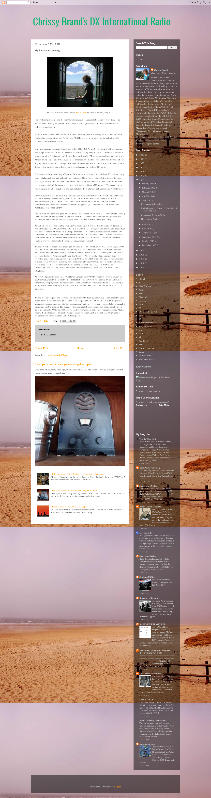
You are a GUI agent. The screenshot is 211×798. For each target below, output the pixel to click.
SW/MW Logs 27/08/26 (149, 470)
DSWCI (142, 304)
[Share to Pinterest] (73, 321)
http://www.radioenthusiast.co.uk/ (154, 401)
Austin (142, 289)
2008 (142, 158)
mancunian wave (147, 743)
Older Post (119, 348)
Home (80, 348)
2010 (142, 167)
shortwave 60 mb (146, 348)
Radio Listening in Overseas (152, 720)
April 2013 (147, 196)
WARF (155, 509)
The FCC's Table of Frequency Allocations (161, 628)
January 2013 (148, 183)
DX (140, 308)
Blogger (117, 786)
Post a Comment (48, 334)
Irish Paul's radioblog (149, 467)
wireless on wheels (147, 359)
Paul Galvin (144, 340)
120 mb (142, 278)
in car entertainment (147, 322)
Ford (141, 315)
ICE (140, 318)
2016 (142, 258)
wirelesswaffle (145, 532)
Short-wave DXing (147, 556)
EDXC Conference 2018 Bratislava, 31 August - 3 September (78, 473)
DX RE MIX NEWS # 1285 (151, 653)
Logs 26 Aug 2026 (147, 488)
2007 (142, 154)
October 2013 (148, 241)
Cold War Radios (147, 699)
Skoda (141, 351)
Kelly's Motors (145, 326)
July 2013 (146, 228)
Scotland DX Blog (147, 576)
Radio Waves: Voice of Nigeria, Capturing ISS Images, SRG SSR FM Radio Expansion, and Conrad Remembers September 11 (155, 445)
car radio (142, 300)
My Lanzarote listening (151, 203)
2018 (142, 267)
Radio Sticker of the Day (150, 506)
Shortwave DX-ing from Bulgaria (154, 650)
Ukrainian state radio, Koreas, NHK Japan (69, 506)
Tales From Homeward (150, 673)
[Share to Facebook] (70, 321)
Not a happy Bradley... (151, 219)
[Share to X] (67, 321)
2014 (142, 250)
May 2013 (147, 200)
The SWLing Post (147, 438)
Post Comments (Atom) (57, 354)
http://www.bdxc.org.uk (149, 390)
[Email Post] (55, 320)
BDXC (141, 293)
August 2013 (148, 232)
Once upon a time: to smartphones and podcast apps (63, 364)
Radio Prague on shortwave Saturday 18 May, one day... (159, 209)
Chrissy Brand (161, 69)
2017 (142, 262)
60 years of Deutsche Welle (153, 214)
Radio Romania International (150, 558)
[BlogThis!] (64, 321)
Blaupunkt (143, 296)
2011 (142, 171)
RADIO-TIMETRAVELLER (152, 624)
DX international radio (149, 311)
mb (140, 337)
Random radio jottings (149, 598)
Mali (141, 333)
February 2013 (149, 187)
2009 (142, 163)
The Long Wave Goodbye (162, 600)
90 (140, 282)
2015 (142, 254)
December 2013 (149, 245)
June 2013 (147, 224)
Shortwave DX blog (148, 485)
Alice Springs (145, 286)
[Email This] (61, 321)
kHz (140, 329)
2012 (142, 175)
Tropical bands (145, 355)
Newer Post (41, 348)
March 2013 (147, 191)
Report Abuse (143, 366)
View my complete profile (147, 143)
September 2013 (149, 236)
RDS (141, 344)
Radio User (81, 112)
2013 (142, 179)
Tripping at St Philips (160, 746)
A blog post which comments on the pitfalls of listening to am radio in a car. (156, 536)
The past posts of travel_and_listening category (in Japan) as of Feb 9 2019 (154, 724)
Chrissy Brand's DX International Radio (101, 21)
